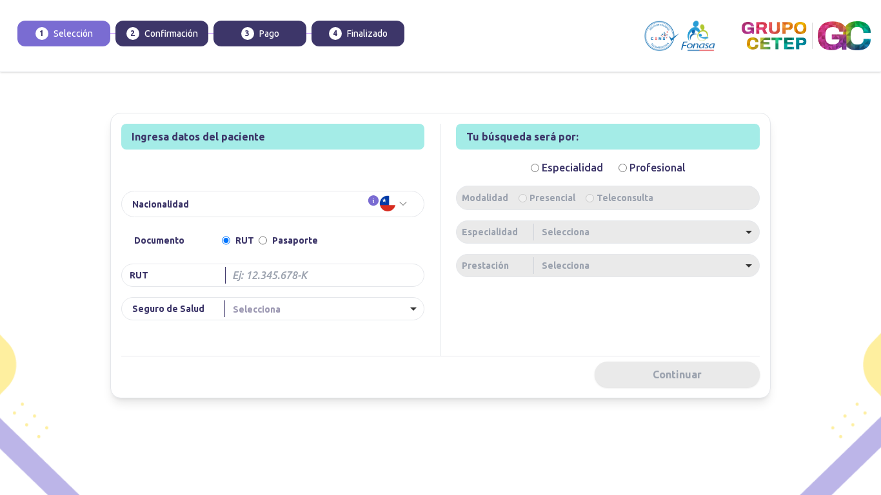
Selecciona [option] (257, 309)
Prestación (485, 265)
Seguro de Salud (168, 309)
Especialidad (490, 232)
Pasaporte (295, 240)
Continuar (677, 374)
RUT (244, 240)
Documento (159, 240)
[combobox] (327, 309)
